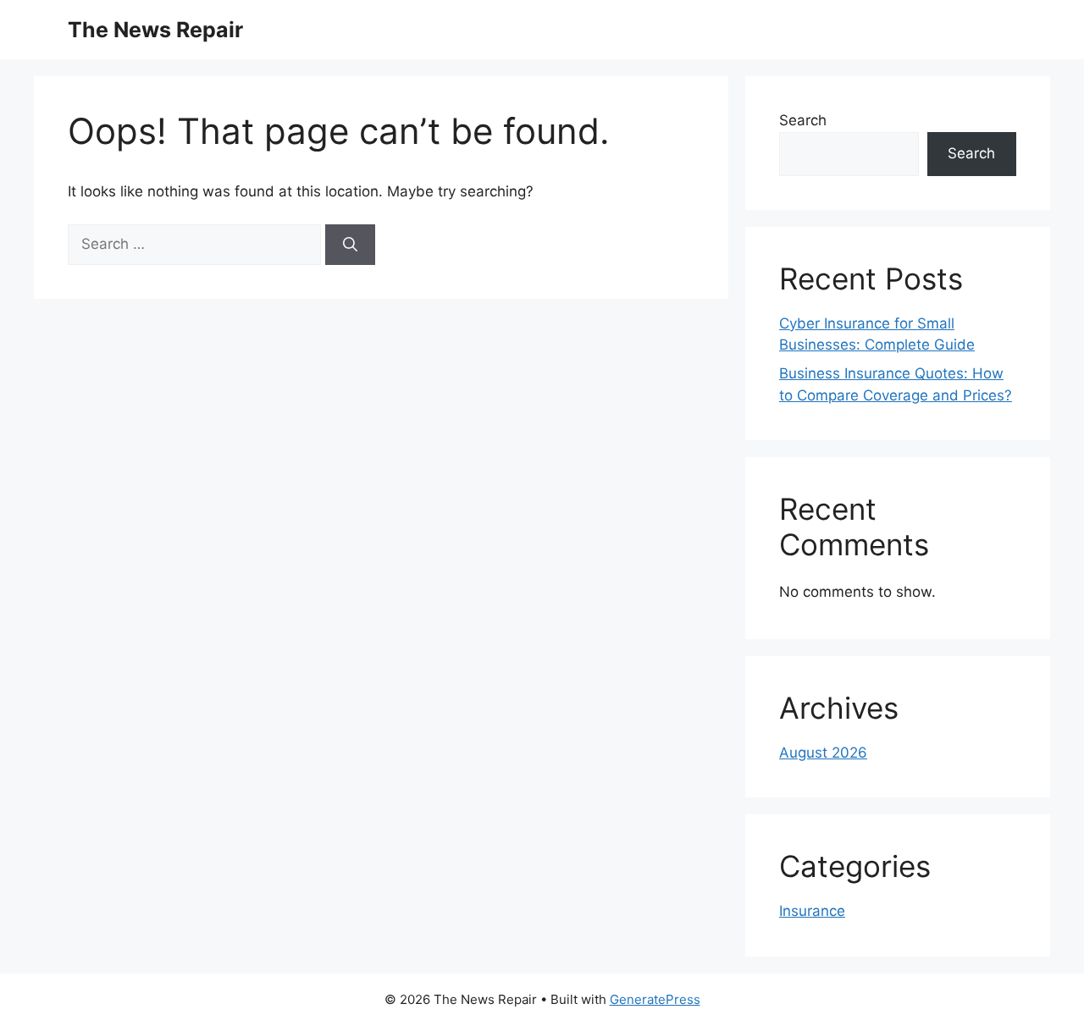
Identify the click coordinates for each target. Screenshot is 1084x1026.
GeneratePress (655, 999)
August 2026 (823, 752)
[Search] (350, 244)
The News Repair (155, 29)
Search (803, 120)
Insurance (812, 910)
